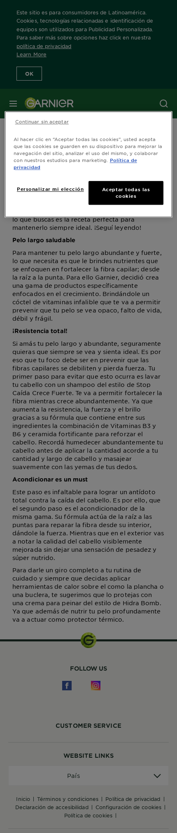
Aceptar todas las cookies (126, 193)
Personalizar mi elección (50, 189)
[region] (89, 164)
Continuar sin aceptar (42, 121)
